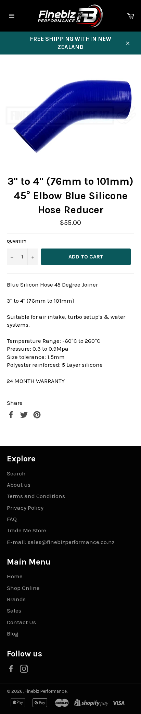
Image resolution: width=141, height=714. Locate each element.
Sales (14, 610)
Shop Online (23, 587)
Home (15, 576)
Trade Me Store (26, 530)
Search (16, 473)
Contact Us (21, 622)
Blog (12, 633)
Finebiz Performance (46, 691)
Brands (16, 599)
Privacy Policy (25, 507)
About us (18, 484)
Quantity (16, 241)
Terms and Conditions (36, 496)
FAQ (12, 519)
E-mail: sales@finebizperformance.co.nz (61, 541)
